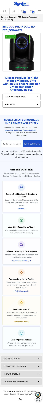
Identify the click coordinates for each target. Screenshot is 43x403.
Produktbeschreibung (15, 96)
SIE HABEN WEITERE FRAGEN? (16, 381)
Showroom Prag (12, 374)
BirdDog (10, 19)
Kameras (12, 17)
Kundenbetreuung (12, 358)
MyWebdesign (33, 394)
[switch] (38, 399)
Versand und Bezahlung (15, 366)
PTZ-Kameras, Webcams (27, 17)
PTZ (2, 19)
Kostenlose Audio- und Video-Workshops (20, 130)
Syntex (3, 17)
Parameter (10, 104)
